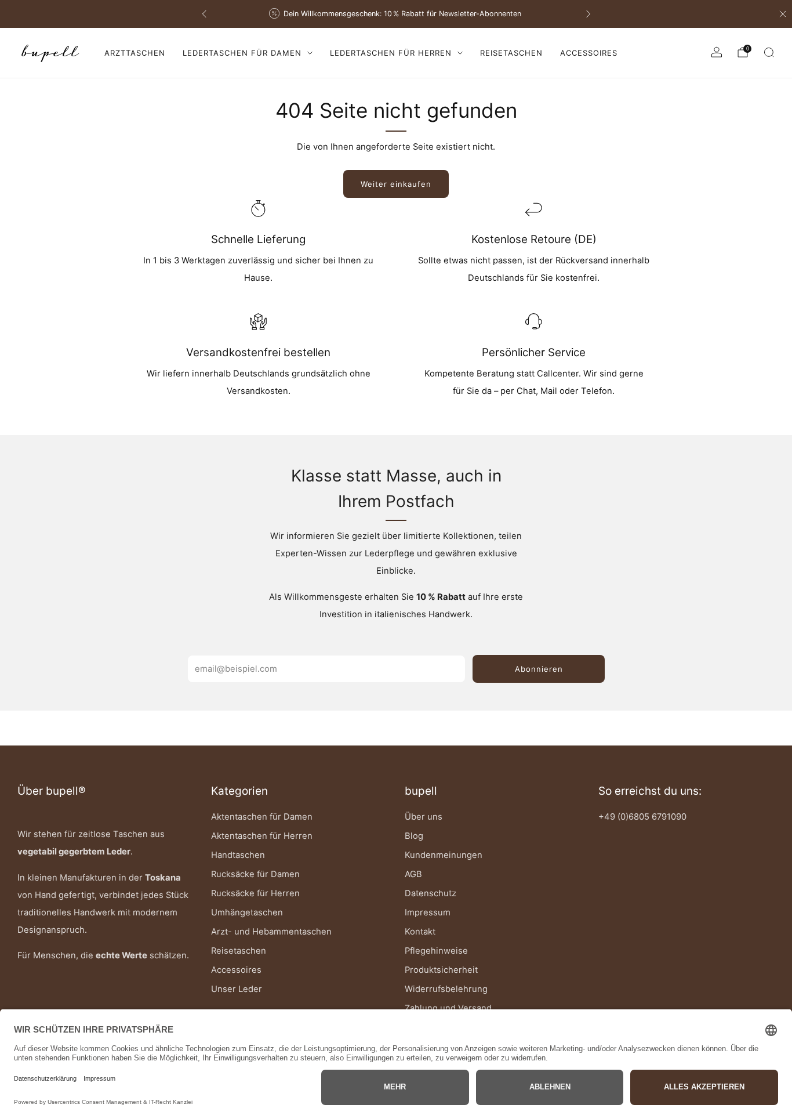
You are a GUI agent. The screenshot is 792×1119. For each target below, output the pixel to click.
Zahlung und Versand (448, 1008)
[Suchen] (769, 52)
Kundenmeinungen (443, 855)
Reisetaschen (511, 52)
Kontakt (420, 931)
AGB (413, 874)
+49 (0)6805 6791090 (642, 817)
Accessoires (588, 52)
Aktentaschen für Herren (262, 836)
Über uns (423, 817)
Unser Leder (236, 989)
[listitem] (390, 14)
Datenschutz (430, 893)
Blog (414, 836)
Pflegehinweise (436, 951)
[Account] (716, 52)
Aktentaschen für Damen (262, 817)
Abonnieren (539, 668)
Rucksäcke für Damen (255, 874)
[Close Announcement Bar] (782, 14)
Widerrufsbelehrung (446, 989)
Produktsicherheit (441, 970)
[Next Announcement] (588, 13)
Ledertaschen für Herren (391, 52)
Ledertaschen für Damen (242, 52)
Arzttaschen (134, 52)
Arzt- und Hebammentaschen (271, 931)
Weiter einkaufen (396, 184)
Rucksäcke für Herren (255, 893)
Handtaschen (238, 855)
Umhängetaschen (247, 912)
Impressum (428, 912)
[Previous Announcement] (204, 13)
